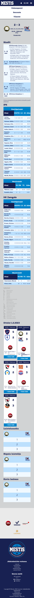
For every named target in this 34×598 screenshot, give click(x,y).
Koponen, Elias (8, 143)
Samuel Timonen (23, 50)
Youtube (18, 581)
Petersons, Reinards (7, 251)
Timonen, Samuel (7, 172)
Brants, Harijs (8, 220)
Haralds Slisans (17, 57)
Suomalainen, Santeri (8, 168)
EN (27, 3)
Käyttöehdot (17, 590)
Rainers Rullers (25, 61)
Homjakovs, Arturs (7, 233)
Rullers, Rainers (9, 257)
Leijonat (17, 564)
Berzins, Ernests (9, 218)
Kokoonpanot (17, 8)
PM (19, 185)
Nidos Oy (22, 596)
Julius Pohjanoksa (24, 388)
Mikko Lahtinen (16, 69)
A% (25, 113)
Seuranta (17, 12)
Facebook (17, 576)
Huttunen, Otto (8, 124)
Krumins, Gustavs (7, 247)
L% (22, 113)
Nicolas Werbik (26, 90)
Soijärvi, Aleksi (8, 164)
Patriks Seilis (15, 55)
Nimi (6, 113)
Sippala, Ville (8, 162)
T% (23, 185)
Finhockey (17, 567)
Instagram (18, 579)
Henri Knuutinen (20, 71)
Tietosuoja (17, 592)
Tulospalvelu (17, 565)
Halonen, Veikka (9, 121)
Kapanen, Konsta (7, 132)
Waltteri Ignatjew (12, 387)
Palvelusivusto (17, 568)
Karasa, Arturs (8, 237)
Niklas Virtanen (11, 419)
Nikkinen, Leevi (8, 189)
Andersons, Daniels (7, 210)
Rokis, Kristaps (8, 254)
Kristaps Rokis (25, 55)
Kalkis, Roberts (8, 129)
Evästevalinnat (17, 595)
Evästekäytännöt (17, 593)
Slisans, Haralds (9, 262)
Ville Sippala (15, 88)
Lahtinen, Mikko (9, 145)
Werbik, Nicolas (8, 175)
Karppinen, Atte (9, 136)
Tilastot (17, 17)
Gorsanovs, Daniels (7, 226)
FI (24, 3)
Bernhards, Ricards (7, 214)
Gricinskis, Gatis (9, 230)
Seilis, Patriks (8, 260)
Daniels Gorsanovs (23, 77)
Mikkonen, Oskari (7, 155)
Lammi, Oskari (8, 148)
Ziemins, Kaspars (6, 266)
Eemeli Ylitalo (11, 351)
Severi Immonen (16, 66)
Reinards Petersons (18, 79)
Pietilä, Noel (8, 159)
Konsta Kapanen (22, 68)
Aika (28, 113)
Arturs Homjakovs (17, 84)
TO (17, 185)
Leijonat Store (17, 570)
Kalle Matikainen (22, 47)
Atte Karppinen (16, 49)
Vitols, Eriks (8, 283)
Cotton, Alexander (7, 118)
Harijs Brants (15, 61)
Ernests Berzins (23, 58)
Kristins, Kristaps (6, 243)
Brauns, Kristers (9, 223)
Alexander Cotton (17, 45)
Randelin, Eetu (8, 192)
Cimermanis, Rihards (10, 281)
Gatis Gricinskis (16, 63)
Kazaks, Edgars (8, 239)
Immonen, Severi (9, 126)
